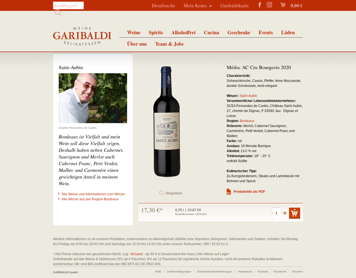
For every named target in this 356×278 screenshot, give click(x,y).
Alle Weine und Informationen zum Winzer (93, 194)
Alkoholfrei (183, 32)
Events (266, 32)
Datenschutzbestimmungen (214, 271)
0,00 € (296, 5)
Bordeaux (247, 121)
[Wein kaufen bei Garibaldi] (82, 37)
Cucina (211, 32)
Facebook (280, 271)
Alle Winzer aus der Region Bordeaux (89, 199)
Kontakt (263, 271)
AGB (158, 271)
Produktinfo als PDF (249, 192)
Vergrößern (173, 193)
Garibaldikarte (234, 5)
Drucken (297, 271)
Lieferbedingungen (179, 271)
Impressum (245, 271)
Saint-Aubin (248, 96)
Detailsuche (163, 5)
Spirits (156, 32)
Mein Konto (195, 5)
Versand (136, 254)
